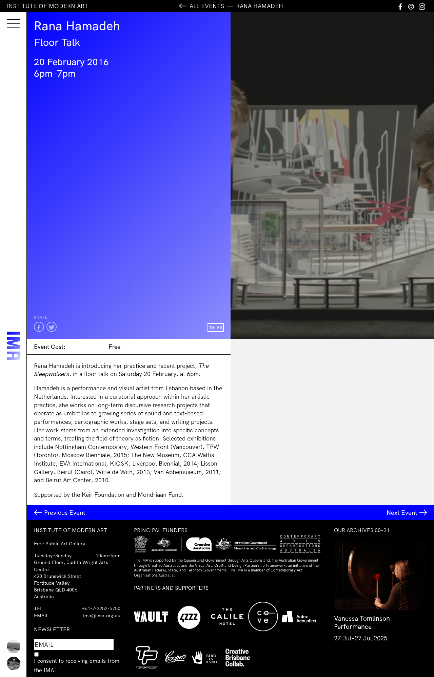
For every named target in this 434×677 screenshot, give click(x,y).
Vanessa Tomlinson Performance (362, 622)
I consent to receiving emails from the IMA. (76, 665)
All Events (207, 6)
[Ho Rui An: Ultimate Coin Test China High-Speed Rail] (13, 646)
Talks (215, 327)
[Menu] (7, 17)
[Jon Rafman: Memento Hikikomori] (13, 663)
